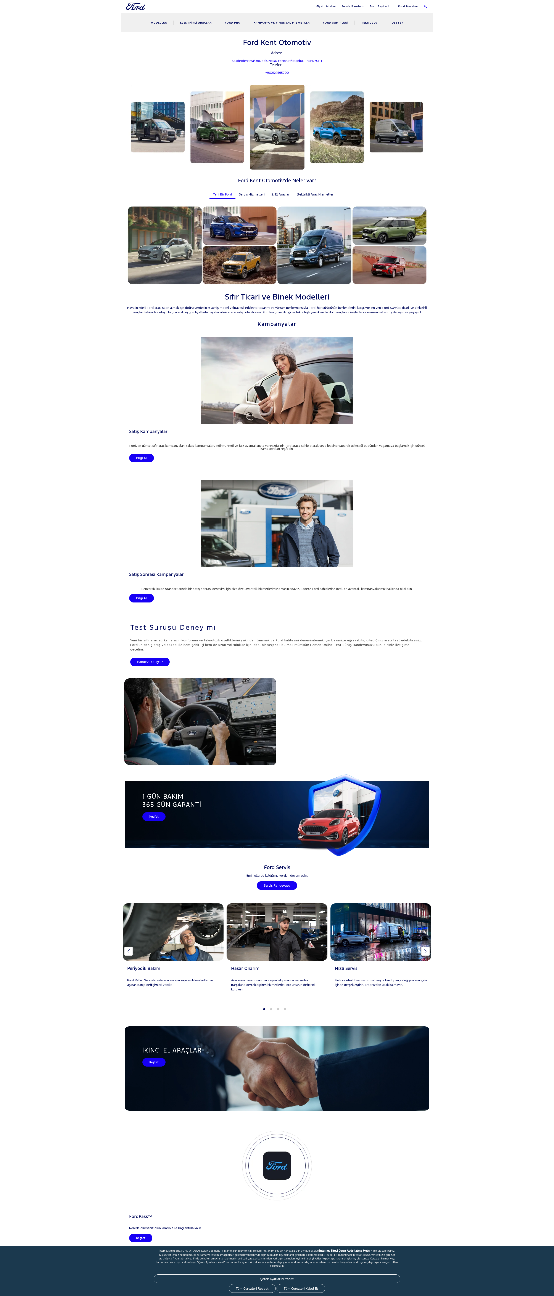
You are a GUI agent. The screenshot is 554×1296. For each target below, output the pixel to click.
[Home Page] (136, 9)
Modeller (159, 22)
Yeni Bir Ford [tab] (222, 194)
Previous (128, 951)
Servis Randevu (352, 6)
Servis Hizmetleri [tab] (252, 194)
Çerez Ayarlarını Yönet (277, 1279)
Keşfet (154, 816)
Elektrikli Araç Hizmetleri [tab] (315, 194)
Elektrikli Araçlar (196, 22)
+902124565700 (277, 72)
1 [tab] (264, 1009)
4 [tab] (285, 1009)
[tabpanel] (173, 949)
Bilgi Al (141, 458)
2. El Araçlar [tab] (281, 194)
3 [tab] (278, 1009)
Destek (397, 22)
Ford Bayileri (379, 6)
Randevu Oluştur (150, 662)
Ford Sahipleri (335, 22)
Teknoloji (369, 22)
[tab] (341, 191)
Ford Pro (232, 22)
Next (425, 951)
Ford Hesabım (408, 6)
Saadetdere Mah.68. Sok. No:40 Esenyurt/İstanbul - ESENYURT (277, 61)
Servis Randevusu (277, 885)
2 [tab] (271, 1009)
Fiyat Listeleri (326, 6)
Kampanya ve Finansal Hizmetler (282, 22)
